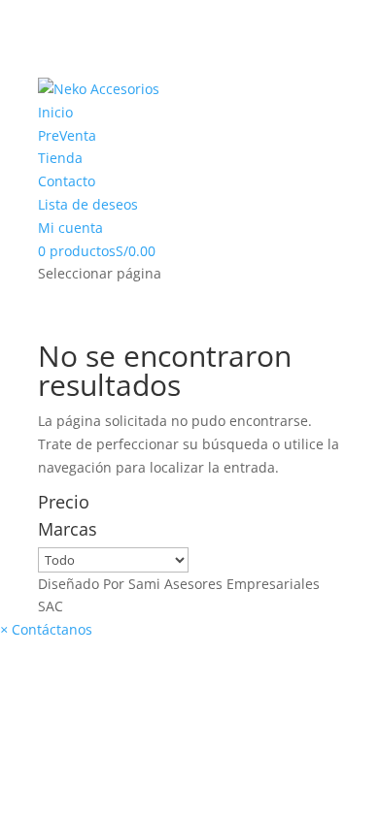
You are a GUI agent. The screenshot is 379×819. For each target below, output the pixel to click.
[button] (46, 629)
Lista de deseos (88, 204)
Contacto (66, 181)
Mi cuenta (70, 227)
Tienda (60, 157)
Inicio (55, 112)
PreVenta (67, 135)
